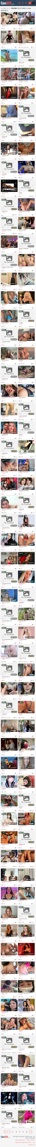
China (4, 698)
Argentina (5, 419)
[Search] (26, 3)
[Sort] (19, 3)
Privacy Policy (31, 1140)
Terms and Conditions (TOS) (23, 1142)
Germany (22, 1127)
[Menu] (22, 3)
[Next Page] (30, 1131)
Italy (21, 140)
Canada (22, 65)
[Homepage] (7, 3)
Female (20, 26)
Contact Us (31, 1145)
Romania (22, 363)
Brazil (4, 512)
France (22, 1071)
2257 (34, 1142)
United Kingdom (24, 47)
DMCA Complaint (20, 1140)
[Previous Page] (5, 1131)
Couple (3, 26)
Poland (22, 419)
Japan (4, 289)
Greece (22, 159)
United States (24, 661)
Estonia (22, 810)
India (4, 475)
